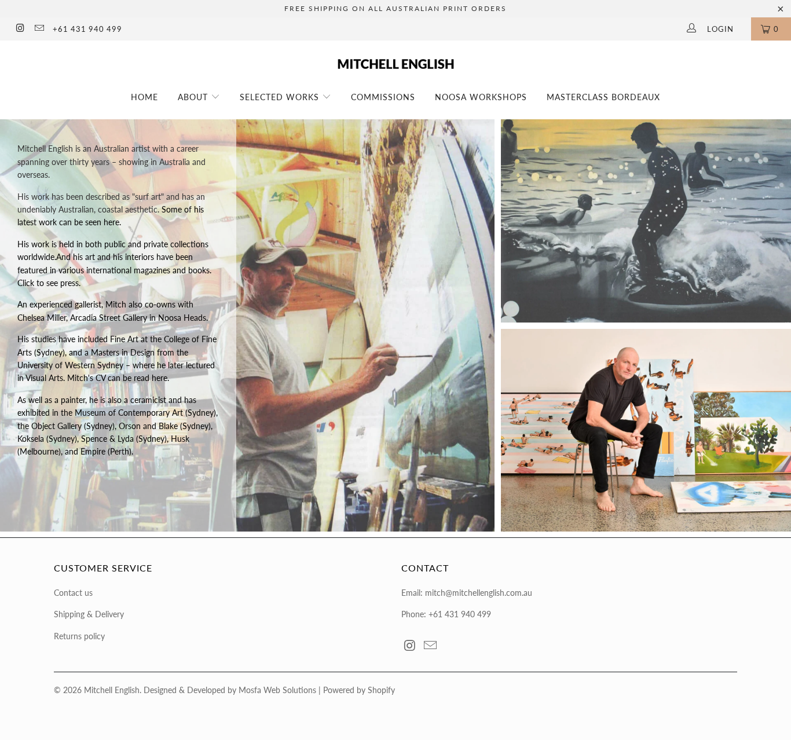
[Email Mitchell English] (38, 29)
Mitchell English (112, 690)
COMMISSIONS (383, 97)
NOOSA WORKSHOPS (481, 97)
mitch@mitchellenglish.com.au (478, 593)
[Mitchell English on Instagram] (19, 29)
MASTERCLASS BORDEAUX (603, 97)
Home (144, 97)
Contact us (73, 593)
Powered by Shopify (359, 690)
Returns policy (79, 636)
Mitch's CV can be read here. (117, 378)
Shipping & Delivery (89, 614)
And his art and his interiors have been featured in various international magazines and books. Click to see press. (114, 270)
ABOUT (194, 97)
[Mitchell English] (395, 59)
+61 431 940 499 (87, 29)
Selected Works (281, 97)
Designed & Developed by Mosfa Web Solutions (230, 690)
